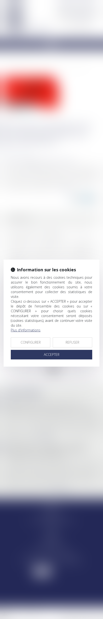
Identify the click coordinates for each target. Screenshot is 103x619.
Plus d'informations (25, 330)
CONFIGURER (31, 342)
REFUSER (72, 342)
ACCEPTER (51, 354)
